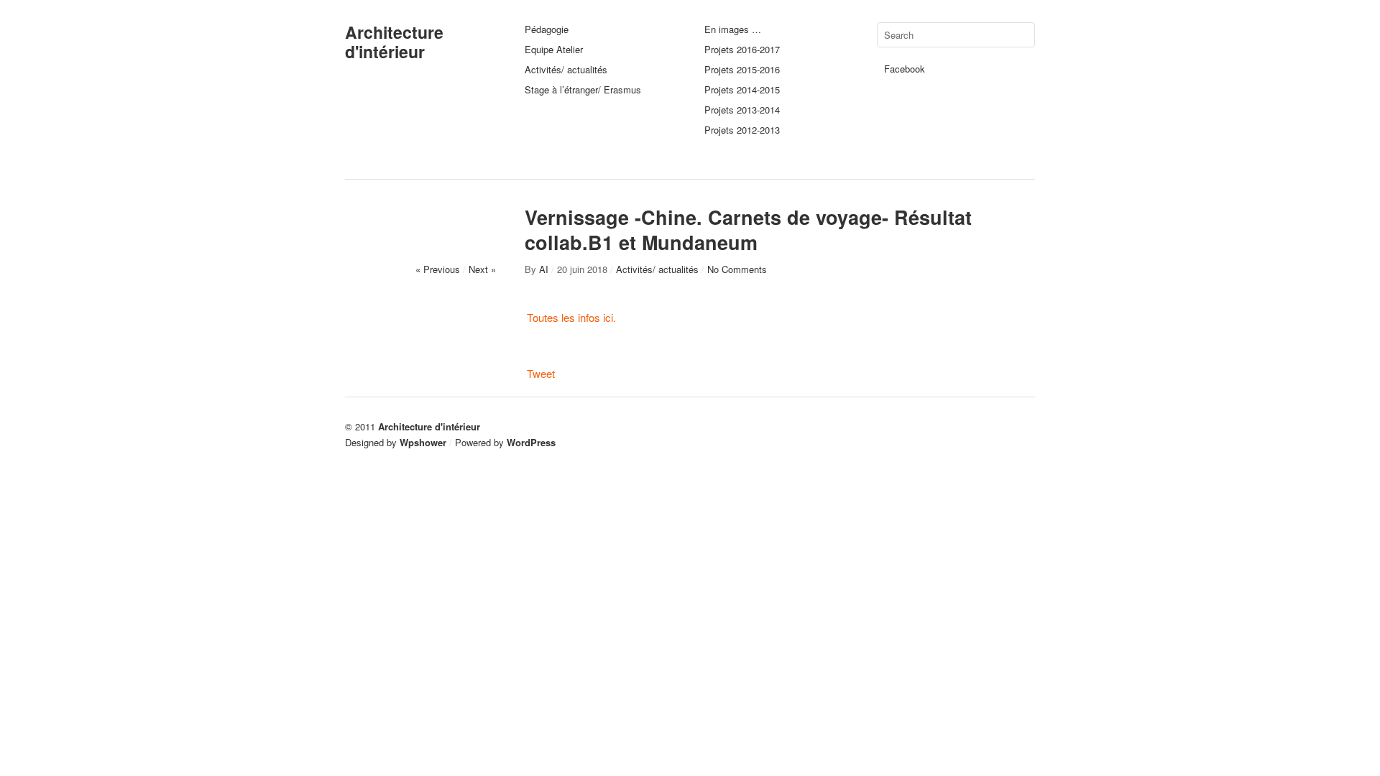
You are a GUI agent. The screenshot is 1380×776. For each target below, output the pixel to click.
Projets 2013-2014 (742, 109)
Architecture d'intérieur (394, 41)
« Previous (437, 269)
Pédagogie (547, 29)
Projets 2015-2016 (742, 69)
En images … (732, 29)
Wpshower (423, 442)
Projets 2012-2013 (742, 130)
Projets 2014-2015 (742, 89)
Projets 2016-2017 (742, 49)
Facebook (904, 68)
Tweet (541, 373)
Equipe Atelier (554, 49)
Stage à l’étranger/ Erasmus (583, 89)
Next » (482, 269)
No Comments (737, 269)
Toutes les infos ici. (571, 317)
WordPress (531, 442)
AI (543, 269)
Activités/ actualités (566, 69)
